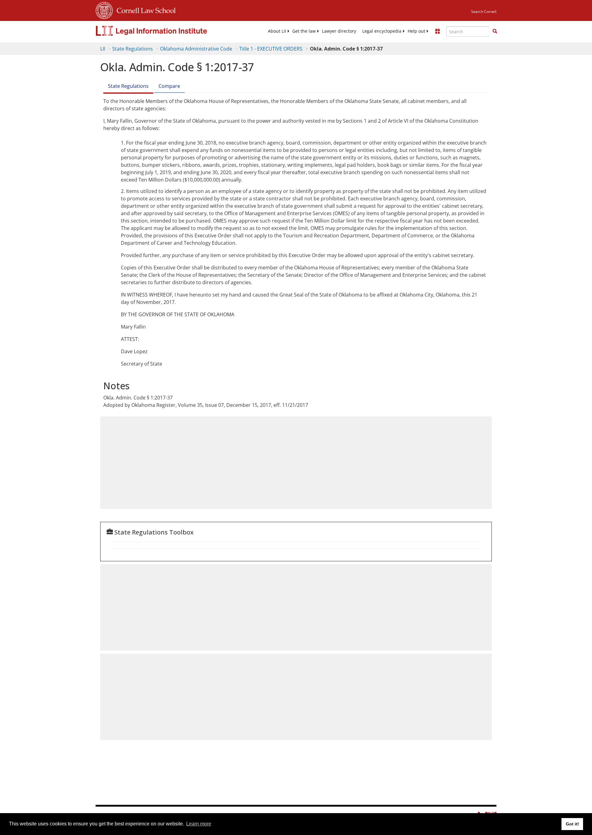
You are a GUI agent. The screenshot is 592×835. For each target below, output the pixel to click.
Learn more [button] (198, 823)
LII (102, 48)
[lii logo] (165, 31)
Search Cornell (483, 11)
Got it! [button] (572, 823)
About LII (277, 31)
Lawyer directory (339, 31)
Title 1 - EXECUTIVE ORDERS (270, 48)
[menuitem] (277, 31)
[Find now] (495, 31)
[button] (495, 31)
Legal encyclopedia (381, 31)
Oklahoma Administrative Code (196, 48)
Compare (169, 86)
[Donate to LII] (437, 31)
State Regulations (132, 48)
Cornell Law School (144, 9)
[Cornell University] (104, 9)
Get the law (304, 31)
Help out (416, 31)
